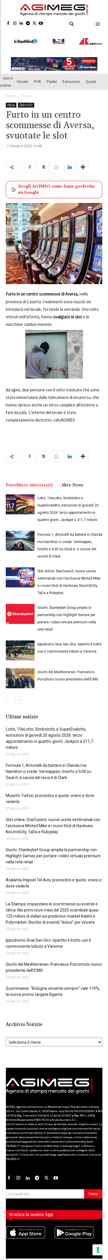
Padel (52, 75)
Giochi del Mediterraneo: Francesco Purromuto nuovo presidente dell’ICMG (54, 961)
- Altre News (70, 479)
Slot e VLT (26, 99)
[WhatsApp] (56, 161)
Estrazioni (71, 75)
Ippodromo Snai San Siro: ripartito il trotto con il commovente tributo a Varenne (48, 937)
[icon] (30, 1232)
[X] (34, 23)
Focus (26, 89)
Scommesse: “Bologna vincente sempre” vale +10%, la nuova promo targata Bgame (53, 985)
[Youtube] (41, 23)
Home (11, 89)
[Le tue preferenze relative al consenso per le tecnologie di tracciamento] (97, 1249)
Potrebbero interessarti (29, 479)
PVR (37, 75)
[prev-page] (9, 694)
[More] (83, 161)
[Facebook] (8, 23)
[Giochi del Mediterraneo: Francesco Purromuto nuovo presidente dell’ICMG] (20, 672)
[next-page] (18, 694)
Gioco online (6, 75)
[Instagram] (14, 23)
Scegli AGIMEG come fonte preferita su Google (56, 183)
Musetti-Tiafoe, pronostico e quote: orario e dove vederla (50, 792)
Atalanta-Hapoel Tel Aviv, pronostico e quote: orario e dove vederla (54, 877)
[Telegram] (27, 23)
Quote (91, 75)
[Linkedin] (21, 23)
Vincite (22, 75)
